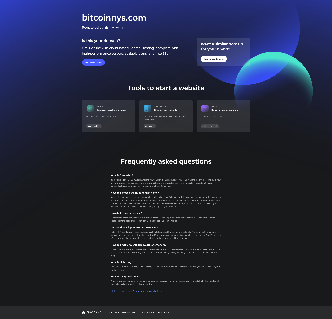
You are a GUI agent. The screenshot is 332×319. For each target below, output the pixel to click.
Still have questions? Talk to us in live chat (135, 291)
